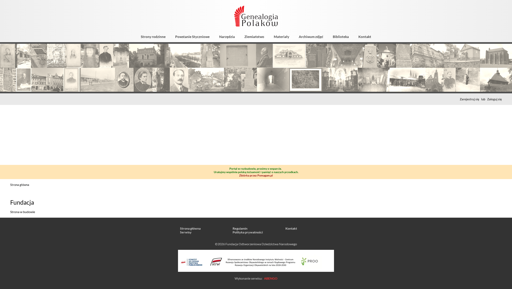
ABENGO (270, 278)
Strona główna (19, 184)
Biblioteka (341, 37)
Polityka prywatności (248, 232)
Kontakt (364, 37)
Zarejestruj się (469, 99)
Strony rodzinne (153, 37)
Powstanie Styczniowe (192, 37)
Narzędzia (227, 37)
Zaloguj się (494, 99)
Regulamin (240, 228)
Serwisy (186, 232)
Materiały (281, 37)
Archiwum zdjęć (311, 37)
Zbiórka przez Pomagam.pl (256, 175)
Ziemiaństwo (254, 37)
